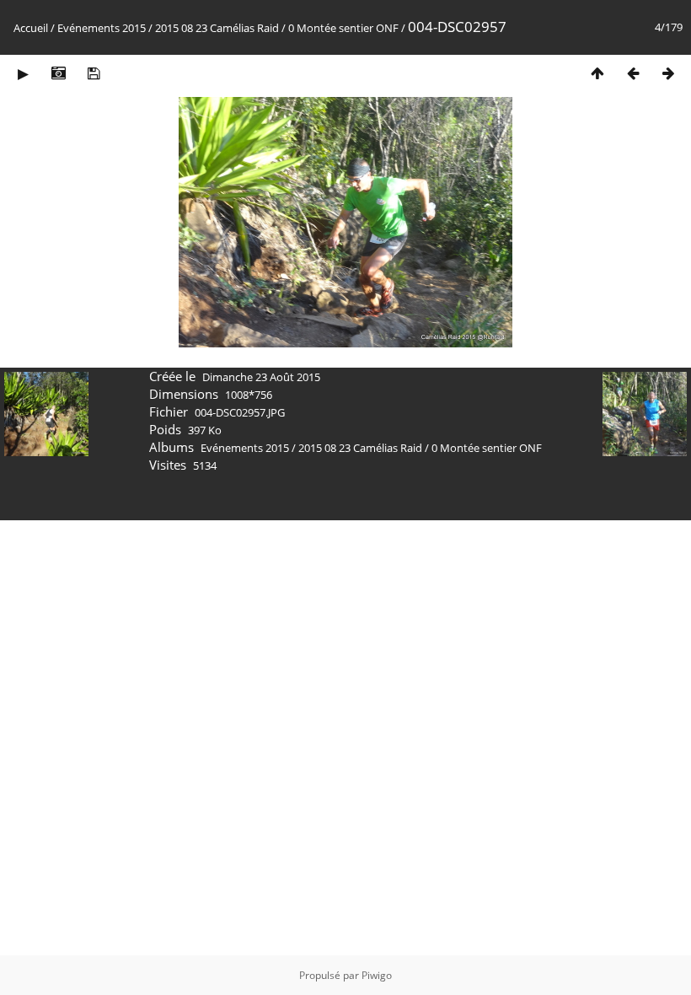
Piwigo (377, 975)
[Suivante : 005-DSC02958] (668, 73)
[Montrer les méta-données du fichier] (58, 73)
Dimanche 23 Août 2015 (261, 377)
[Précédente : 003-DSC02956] (633, 73)
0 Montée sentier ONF (343, 27)
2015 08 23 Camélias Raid (217, 27)
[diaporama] (22, 73)
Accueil (30, 27)
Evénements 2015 (101, 27)
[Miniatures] (597, 73)
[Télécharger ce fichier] (93, 73)
